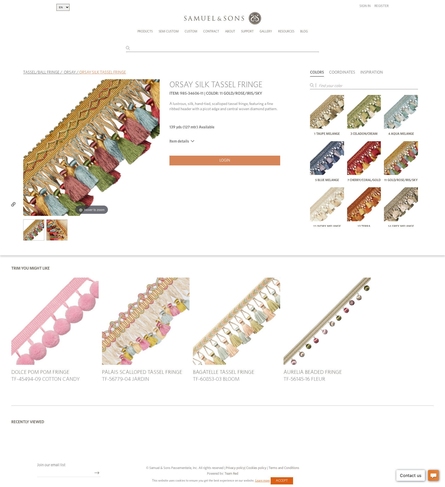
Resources (286, 31)
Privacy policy (235, 468)
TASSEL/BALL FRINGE (41, 72)
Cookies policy (256, 468)
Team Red (231, 473)
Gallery (266, 31)
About (230, 31)
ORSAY (70, 72)
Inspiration (371, 72)
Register (381, 6)
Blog (304, 31)
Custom (191, 31)
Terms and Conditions (283, 468)
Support (247, 31)
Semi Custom (169, 31)
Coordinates (342, 72)
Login (224, 160)
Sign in (365, 6)
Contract (211, 31)
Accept (282, 480)
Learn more (262, 480)
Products (145, 31)
